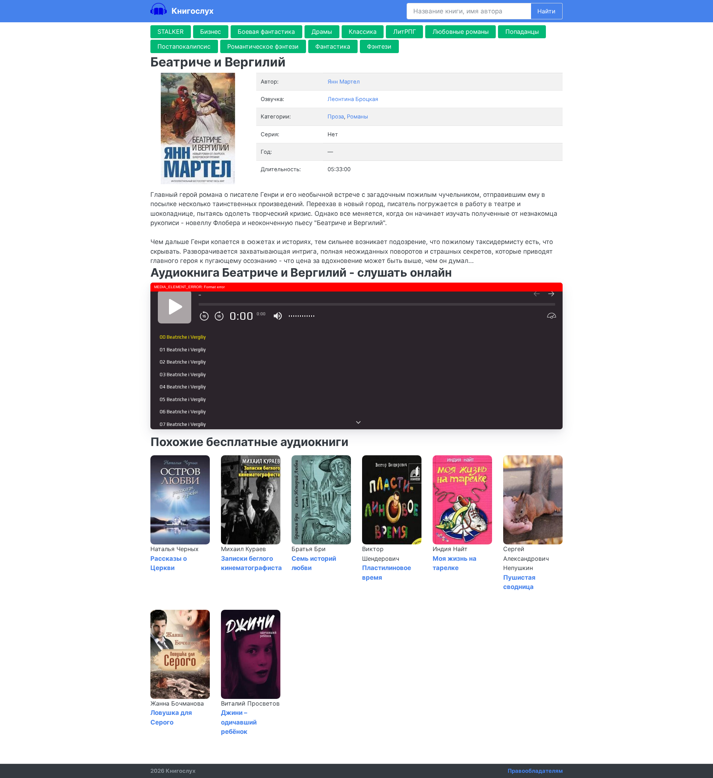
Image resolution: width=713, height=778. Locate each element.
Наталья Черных (174, 549)
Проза (336, 116)
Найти (546, 11)
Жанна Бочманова (177, 703)
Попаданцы (522, 31)
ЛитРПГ (404, 31)
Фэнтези (379, 46)
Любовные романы (461, 31)
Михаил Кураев (243, 549)
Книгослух (192, 11)
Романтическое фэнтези (263, 46)
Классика (363, 31)
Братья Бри (309, 549)
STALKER (170, 31)
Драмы (322, 31)
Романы (357, 116)
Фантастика (332, 46)
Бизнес (210, 31)
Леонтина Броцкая (353, 99)
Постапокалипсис (184, 46)
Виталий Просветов (250, 703)
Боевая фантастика (266, 31)
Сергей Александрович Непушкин (526, 558)
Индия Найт (450, 549)
